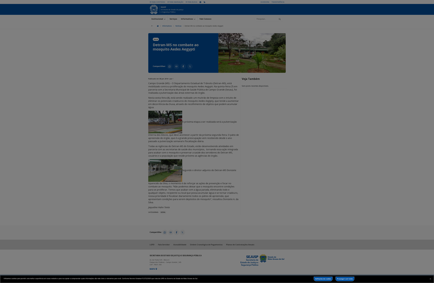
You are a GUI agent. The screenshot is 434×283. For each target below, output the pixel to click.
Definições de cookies (323, 279)
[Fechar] (430, 278)
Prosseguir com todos (345, 279)
